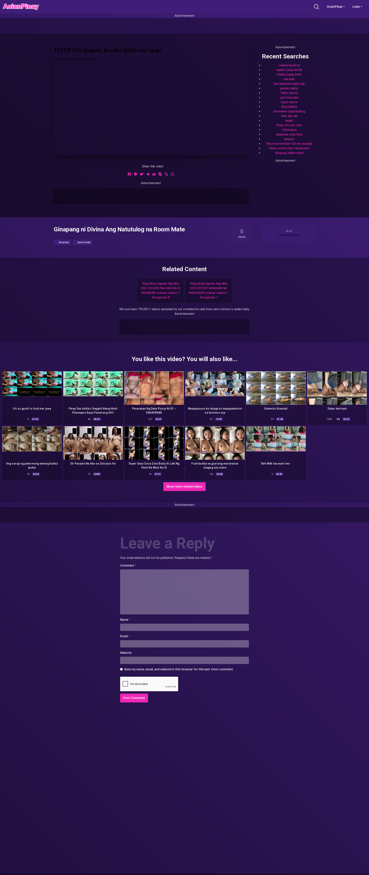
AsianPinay (334, 6)
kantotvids (84, 242)
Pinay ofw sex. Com (289, 125)
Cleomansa (289, 130)
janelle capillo (289, 88)
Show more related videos (184, 486)
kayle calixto (289, 102)
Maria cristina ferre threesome (289, 148)
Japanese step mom (289, 134)
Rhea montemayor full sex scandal (289, 143)
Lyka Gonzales (289, 97)
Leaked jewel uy (289, 65)
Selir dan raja (289, 116)
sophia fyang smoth (289, 70)
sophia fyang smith (289, 74)
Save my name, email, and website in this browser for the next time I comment (178, 669)
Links (356, 6)
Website (125, 653)
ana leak (289, 79)
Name (125, 620)
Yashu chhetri (289, 93)
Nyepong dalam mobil (289, 153)
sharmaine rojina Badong (289, 111)
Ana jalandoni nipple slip (289, 84)
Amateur (63, 242)
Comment (128, 565)
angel (289, 120)
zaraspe (289, 139)
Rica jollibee (289, 107)
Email (125, 636)
